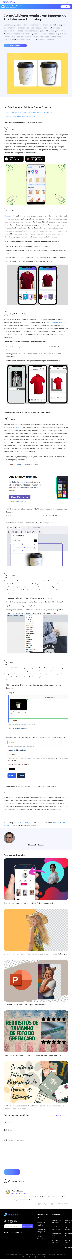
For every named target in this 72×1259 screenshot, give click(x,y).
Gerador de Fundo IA (41, 1224)
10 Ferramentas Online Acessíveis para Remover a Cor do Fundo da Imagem (35, 954)
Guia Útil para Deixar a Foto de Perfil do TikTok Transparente (29, 903)
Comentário (62, 1116)
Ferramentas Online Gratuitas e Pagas (20, 116)
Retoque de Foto (56, 1235)
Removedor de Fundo (56, 1221)
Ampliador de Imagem (56, 1228)
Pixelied (18, 428)
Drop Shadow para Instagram (56, 322)
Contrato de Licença (43, 1257)
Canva (7, 216)
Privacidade (61, 1255)
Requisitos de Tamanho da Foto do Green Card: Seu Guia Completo (32, 1055)
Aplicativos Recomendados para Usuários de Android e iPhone (29, 112)
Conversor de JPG (56, 1241)
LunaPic (6, 584)
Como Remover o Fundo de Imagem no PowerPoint (25, 1004)
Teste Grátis (66, 7)
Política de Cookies (27, 1257)
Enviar (12, 1172)
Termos (52, 1255)
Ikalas (6, 671)
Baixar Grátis (15, 45)
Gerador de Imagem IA (41, 1230)
